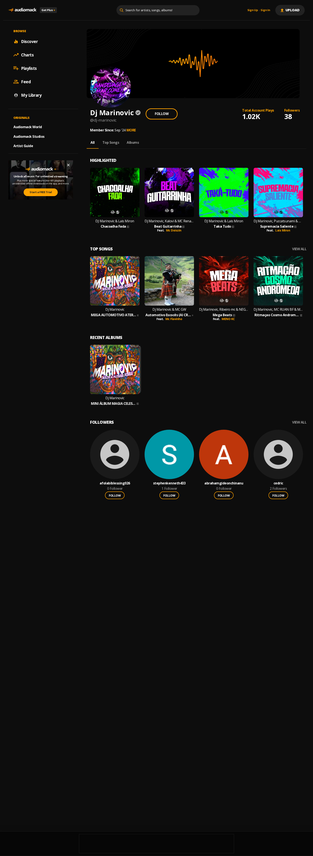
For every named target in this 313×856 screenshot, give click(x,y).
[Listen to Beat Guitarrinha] (169, 192)
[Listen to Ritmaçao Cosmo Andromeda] (278, 281)
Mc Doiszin (173, 230)
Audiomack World (27, 126)
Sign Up (252, 10)
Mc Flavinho (173, 319)
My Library (31, 95)
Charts (27, 54)
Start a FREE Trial (41, 192)
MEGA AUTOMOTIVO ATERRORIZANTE (113, 315)
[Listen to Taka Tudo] (223, 192)
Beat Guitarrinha (167, 226)
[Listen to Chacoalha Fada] (114, 192)
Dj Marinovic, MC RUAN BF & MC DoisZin (278, 309)
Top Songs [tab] (110, 142)
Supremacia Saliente (277, 226)
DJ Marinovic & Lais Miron (114, 221)
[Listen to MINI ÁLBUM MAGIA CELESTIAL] (114, 369)
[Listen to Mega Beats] (223, 281)
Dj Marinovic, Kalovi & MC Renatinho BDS (169, 221)
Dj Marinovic (114, 309)
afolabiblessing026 (115, 483)
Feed (26, 81)
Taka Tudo (222, 226)
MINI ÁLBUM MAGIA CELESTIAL (113, 403)
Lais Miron (282, 230)
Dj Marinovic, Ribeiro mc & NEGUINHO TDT (223, 309)
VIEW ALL (299, 249)
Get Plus (48, 10)
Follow (161, 113)
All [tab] (92, 142)
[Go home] (22, 10)
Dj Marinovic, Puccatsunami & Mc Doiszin (278, 221)
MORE (131, 130)
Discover (29, 41)
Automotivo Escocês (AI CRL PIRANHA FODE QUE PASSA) (168, 315)
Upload (293, 10)
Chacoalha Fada (113, 226)
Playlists (29, 68)
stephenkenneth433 (169, 483)
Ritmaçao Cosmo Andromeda (276, 315)
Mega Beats (222, 315)
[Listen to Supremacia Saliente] (278, 192)
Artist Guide (23, 146)
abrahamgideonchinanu (223, 483)
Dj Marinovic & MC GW (169, 309)
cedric (278, 483)
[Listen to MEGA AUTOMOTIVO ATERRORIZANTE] (114, 281)
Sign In (265, 10)
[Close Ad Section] (68, 165)
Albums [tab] (133, 142)
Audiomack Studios (29, 136)
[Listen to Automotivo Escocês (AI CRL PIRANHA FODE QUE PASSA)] (169, 281)
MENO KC (228, 319)
